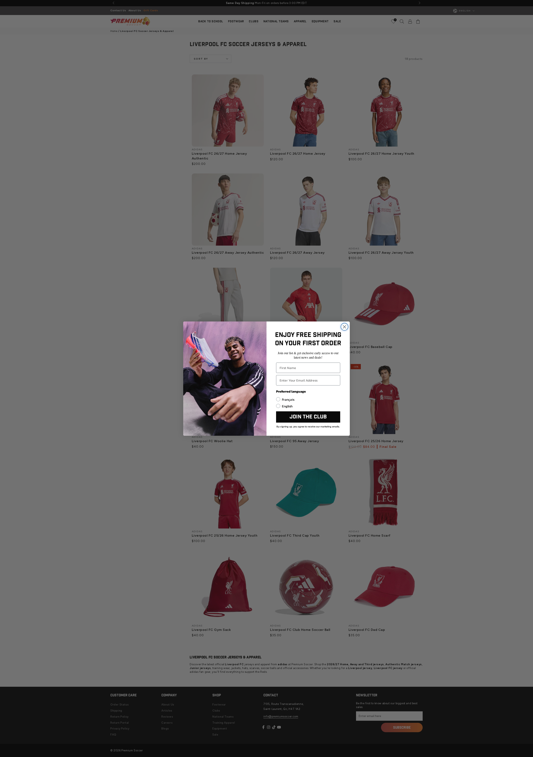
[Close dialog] (344, 326)
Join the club (308, 416)
